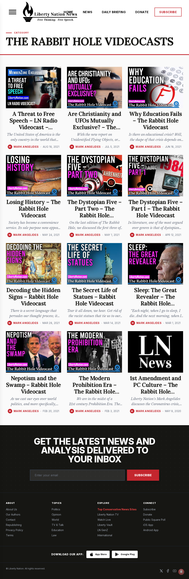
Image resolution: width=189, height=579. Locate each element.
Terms (9, 535)
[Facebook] (168, 571)
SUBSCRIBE (168, 12)
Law (54, 535)
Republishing (14, 524)
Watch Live (104, 519)
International (104, 535)
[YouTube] (174, 571)
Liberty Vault (104, 524)
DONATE (142, 12)
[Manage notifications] (181, 572)
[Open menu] (12, 12)
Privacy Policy (14, 530)
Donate (147, 514)
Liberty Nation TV (108, 514)
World (55, 519)
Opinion (56, 514)
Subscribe (143, 475)
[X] (161, 571)
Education (58, 530)
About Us (11, 509)
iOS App (148, 524)
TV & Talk (58, 524)
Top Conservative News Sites (117, 509)
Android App (151, 530)
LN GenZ (102, 530)
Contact (10, 519)
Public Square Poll (154, 519)
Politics (56, 509)
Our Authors (13, 514)
